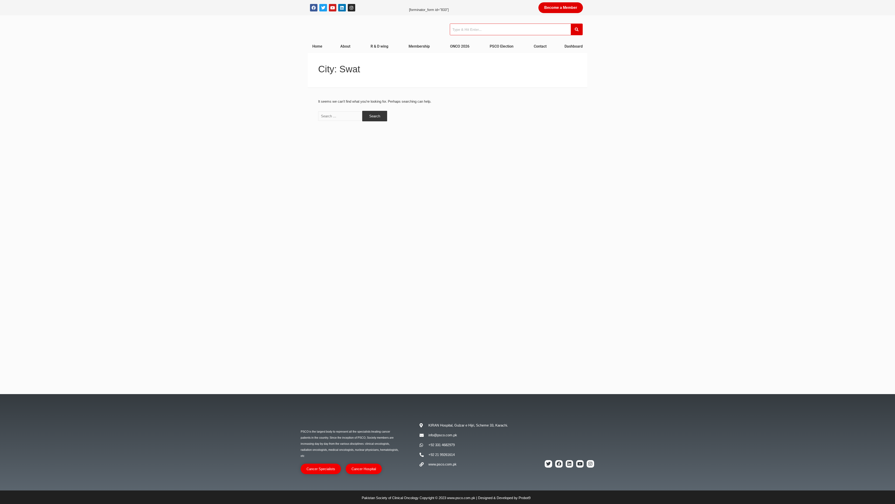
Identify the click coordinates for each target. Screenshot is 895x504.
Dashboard (574, 46)
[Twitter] (323, 7)
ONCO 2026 (459, 46)
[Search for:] (340, 116)
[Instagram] (351, 7)
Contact (540, 46)
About (345, 46)
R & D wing (379, 46)
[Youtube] (332, 7)
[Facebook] (313, 7)
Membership (419, 46)
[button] (346, 46)
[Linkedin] (342, 7)
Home (317, 46)
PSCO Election (501, 46)
